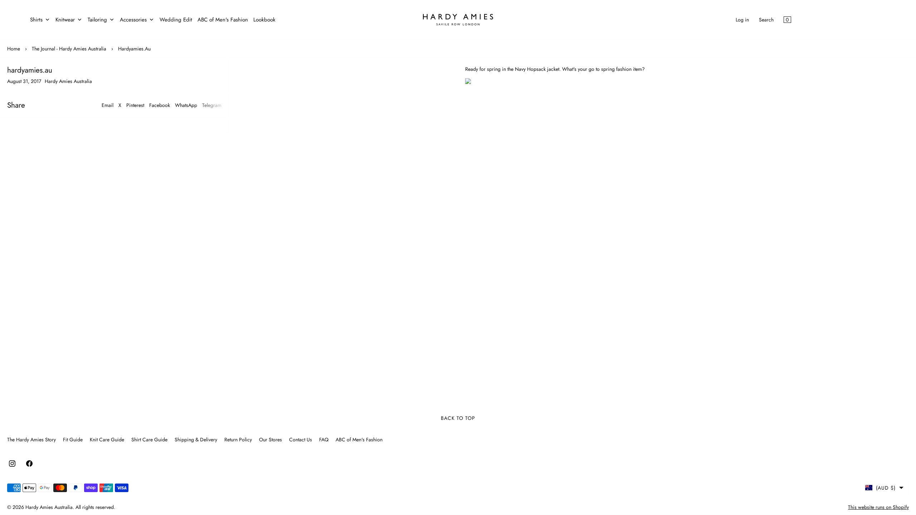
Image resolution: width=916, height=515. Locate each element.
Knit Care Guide (107, 439)
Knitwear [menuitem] (65, 20)
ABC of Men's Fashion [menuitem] (223, 20)
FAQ (323, 439)
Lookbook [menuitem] (264, 20)
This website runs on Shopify (878, 507)
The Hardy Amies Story (31, 439)
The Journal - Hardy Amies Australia (69, 48)
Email (107, 105)
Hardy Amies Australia (49, 507)
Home (13, 48)
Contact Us (300, 439)
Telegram (211, 105)
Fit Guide (73, 439)
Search (766, 19)
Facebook (159, 105)
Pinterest (135, 105)
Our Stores (270, 439)
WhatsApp (186, 105)
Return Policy (238, 439)
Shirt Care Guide (149, 439)
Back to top (458, 418)
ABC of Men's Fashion (359, 439)
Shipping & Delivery (196, 439)
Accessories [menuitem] (133, 20)
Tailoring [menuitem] (97, 20)
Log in (742, 19)
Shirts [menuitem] (36, 20)
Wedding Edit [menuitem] (176, 20)
